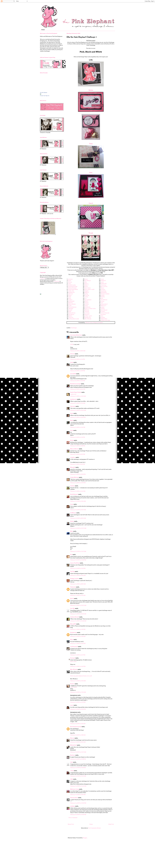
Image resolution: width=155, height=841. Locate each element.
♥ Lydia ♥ (72, 457)
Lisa (102, 302)
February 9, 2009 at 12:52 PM (78, 417)
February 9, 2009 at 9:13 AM (77, 403)
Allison (70, 282)
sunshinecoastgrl (72, 286)
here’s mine (73, 661)
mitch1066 (73, 373)
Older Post (111, 824)
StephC (87, 291)
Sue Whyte (88, 280)
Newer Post (71, 824)
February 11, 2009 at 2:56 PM (77, 636)
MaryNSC (73, 624)
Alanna (103, 289)
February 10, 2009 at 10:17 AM (78, 528)
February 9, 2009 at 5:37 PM (77, 454)
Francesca (103, 285)
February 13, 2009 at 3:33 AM (77, 723)
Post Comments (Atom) (94, 828)
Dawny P (87, 314)
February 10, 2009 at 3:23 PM (77, 568)
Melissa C (103, 305)
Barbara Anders (105, 293)
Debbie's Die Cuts (93, 274)
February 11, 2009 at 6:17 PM (77, 655)
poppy (102, 307)
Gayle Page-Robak (73, 289)
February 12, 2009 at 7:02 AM (78, 692)
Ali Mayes (71, 314)
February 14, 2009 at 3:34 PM (77, 794)
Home (43, 29)
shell (69, 296)
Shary (102, 288)
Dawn (69, 280)
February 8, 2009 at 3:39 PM (77, 370)
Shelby (103, 296)
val (86, 298)
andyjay (72, 806)
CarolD (103, 311)
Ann (90, 172)
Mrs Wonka (88, 318)
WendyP (70, 308)
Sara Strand (104, 310)
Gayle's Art (73, 394)
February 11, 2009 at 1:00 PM (77, 629)
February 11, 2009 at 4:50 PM (77, 643)
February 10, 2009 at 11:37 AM (78, 551)
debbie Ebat (104, 318)
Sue (71, 554)
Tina (91, 143)
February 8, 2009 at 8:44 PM (77, 389)
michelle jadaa (72, 285)
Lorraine (70, 279)
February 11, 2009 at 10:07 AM (78, 605)
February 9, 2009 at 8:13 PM (77, 464)
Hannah (87, 311)
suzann (103, 308)
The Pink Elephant (43, 92)
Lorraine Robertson (76, 335)
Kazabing (103, 291)
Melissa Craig (74, 789)
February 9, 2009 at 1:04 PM (77, 427)
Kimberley (87, 307)
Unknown (73, 587)
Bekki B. (87, 292)
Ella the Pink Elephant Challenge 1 (82, 37)
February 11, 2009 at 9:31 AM (77, 595)
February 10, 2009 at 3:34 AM (78, 501)
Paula (86, 286)
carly (69, 283)
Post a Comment (73, 817)
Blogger (85, 837)
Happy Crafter (74, 578)
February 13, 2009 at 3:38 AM (77, 735)
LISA (71, 779)
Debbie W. (104, 283)
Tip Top (87, 295)
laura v (86, 283)
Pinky (86, 305)
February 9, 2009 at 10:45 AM (78, 410)
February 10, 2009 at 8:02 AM (78, 518)
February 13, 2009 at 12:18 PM (78, 759)
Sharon (72, 738)
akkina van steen (105, 320)
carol (102, 282)
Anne (69, 295)
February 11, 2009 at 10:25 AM (78, 614)
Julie (70, 298)
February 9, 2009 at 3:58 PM (77, 445)
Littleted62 (71, 301)
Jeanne (86, 302)
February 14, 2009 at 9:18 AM (78, 767)
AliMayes (73, 512)
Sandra (72, 683)
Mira (71, 639)
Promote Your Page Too (44, 95)
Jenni (86, 279)
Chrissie (70, 293)
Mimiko (87, 310)
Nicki (72, 440)
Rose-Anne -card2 (89, 289)
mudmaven (72, 292)
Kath (70, 311)
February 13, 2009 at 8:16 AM (78, 742)
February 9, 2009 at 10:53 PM (78, 474)
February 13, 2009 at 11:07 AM (78, 752)
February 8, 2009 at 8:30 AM (77, 350)
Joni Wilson (104, 299)
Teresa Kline (74, 797)
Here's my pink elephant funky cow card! (81, 675)
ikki (102, 298)
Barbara (72, 755)
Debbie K (103, 280)
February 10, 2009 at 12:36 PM (78, 560)
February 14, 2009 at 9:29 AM (78, 776)
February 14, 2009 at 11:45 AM (78, 786)
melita (102, 295)
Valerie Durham (72, 288)
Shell (71, 420)
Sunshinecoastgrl (75, 383)
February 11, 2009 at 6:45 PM (77, 666)
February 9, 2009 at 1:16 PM (77, 437)
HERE (71, 344)
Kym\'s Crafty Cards (90, 308)
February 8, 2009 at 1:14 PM (77, 359)
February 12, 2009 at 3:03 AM (78, 680)
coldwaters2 (74, 646)
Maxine (70, 302)
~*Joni (72, 770)
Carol (102, 279)
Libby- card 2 (88, 316)
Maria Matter (72, 304)
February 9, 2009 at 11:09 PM (78, 482)
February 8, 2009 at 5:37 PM (77, 380)
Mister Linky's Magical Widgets (94, 322)
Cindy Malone (72, 307)
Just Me (72, 608)
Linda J (70, 299)
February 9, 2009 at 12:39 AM (78, 396)
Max (85, 282)
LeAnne (72, 485)
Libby (86, 293)
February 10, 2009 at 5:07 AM (78, 509)
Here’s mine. (73, 687)
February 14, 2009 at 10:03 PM (78, 803)
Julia (102, 316)
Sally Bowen (72, 313)
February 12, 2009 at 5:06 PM (78, 709)
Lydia (70, 305)
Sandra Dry (88, 317)
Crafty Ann (71, 291)
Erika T (86, 285)
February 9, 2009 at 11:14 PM (77, 491)
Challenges (74, 327)
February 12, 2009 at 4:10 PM (77, 702)
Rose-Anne (88, 288)
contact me (42, 278)
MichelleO (104, 292)
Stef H (86, 301)
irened (70, 310)
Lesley (86, 296)
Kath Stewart (74, 494)
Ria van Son (104, 286)
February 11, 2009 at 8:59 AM (78, 584)
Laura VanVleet (75, 563)
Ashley (87, 304)
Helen (70, 316)
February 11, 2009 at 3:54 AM (78, 575)
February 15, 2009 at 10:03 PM (78, 814)
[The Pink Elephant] (40, 94)
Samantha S (104, 304)
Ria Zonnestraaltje (75, 726)
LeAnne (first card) (74, 318)
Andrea (103, 317)
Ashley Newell (74, 617)
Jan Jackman (88, 299)
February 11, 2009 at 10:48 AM (78, 621)
